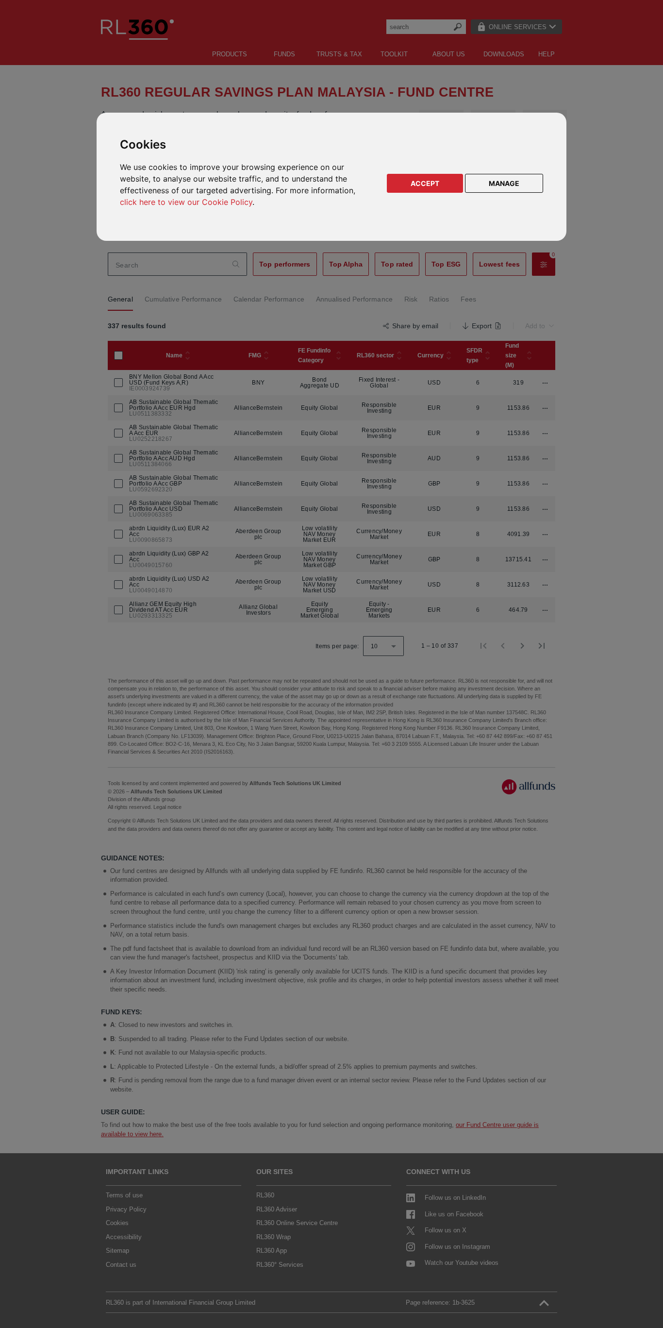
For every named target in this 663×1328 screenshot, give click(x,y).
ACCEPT (425, 183)
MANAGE (504, 183)
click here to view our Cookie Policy (186, 202)
